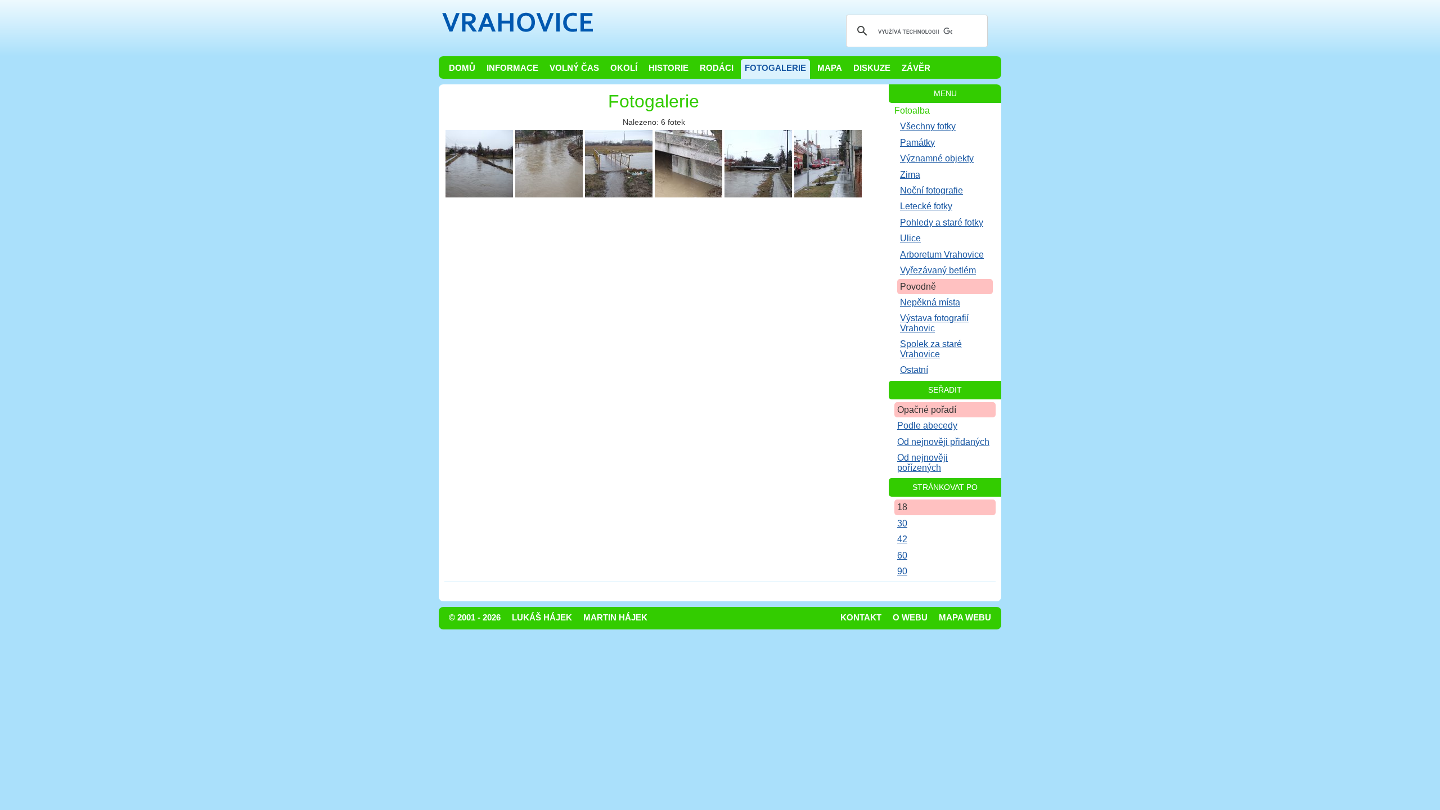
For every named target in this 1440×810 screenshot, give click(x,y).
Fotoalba (912, 110)
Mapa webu (965, 617)
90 (902, 571)
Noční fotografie (931, 190)
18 (902, 507)
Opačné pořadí (926, 410)
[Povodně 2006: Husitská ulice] (828, 164)
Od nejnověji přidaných (943, 442)
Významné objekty (937, 158)
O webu (910, 617)
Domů (462, 68)
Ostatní (914, 370)
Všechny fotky (928, 126)
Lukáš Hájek (542, 617)
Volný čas (574, 68)
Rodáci (717, 68)
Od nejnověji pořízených (922, 462)
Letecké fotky (926, 206)
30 (902, 523)
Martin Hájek (615, 617)
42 (902, 539)
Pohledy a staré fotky (941, 222)
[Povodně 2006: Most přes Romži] (688, 164)
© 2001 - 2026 (475, 617)
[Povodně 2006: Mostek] (619, 164)
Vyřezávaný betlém (938, 270)
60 (902, 555)
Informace (512, 68)
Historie (668, 68)
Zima (910, 174)
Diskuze (871, 68)
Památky (917, 142)
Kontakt (860, 617)
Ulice (910, 238)
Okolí (623, 68)
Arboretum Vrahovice (942, 254)
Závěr (916, 68)
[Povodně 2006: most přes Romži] (758, 164)
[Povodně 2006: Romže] (479, 164)
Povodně (918, 286)
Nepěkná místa (930, 302)
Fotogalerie (775, 68)
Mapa (829, 68)
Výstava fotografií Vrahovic (934, 322)
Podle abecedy (927, 425)
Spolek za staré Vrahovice (931, 348)
